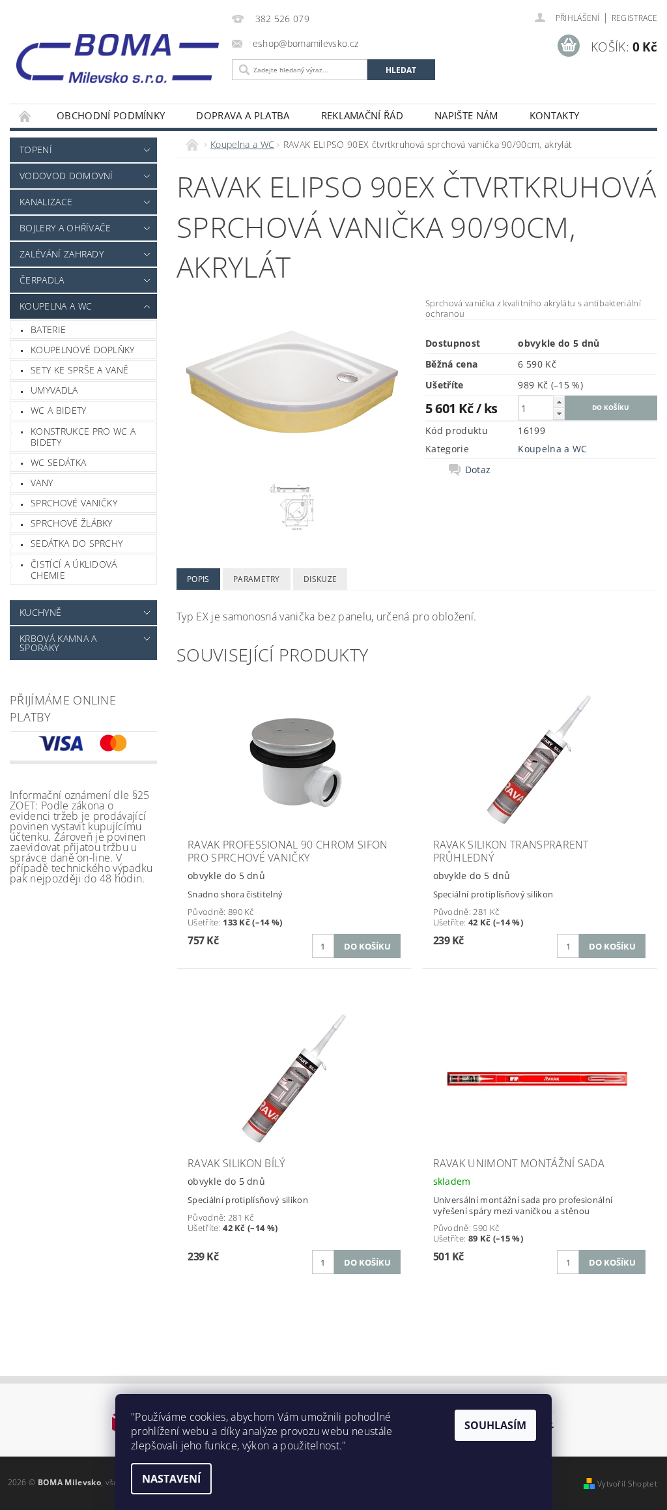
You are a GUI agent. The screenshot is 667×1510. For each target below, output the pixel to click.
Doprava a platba (242, 115)
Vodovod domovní (66, 175)
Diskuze (320, 579)
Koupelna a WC (56, 306)
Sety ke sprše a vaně (79, 370)
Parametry (256, 579)
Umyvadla (54, 390)
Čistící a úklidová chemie (74, 570)
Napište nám (466, 115)
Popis (198, 579)
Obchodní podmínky (111, 115)
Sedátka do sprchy (76, 543)
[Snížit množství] (559, 413)
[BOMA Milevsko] (117, 54)
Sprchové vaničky (74, 503)
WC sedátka (58, 462)
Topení (36, 149)
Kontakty (555, 115)
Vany (42, 482)
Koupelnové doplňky (83, 349)
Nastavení (171, 1479)
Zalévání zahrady (62, 254)
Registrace (634, 17)
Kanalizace (46, 202)
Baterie (48, 329)
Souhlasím (495, 1425)
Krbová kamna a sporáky (58, 643)
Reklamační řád (362, 115)
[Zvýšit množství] (559, 402)
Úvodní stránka (25, 115)
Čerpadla (42, 280)
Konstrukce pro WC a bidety (83, 437)
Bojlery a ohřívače (65, 228)
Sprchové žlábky (72, 523)
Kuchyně (40, 612)
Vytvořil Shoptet (627, 1483)
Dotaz (478, 470)
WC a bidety (59, 410)
